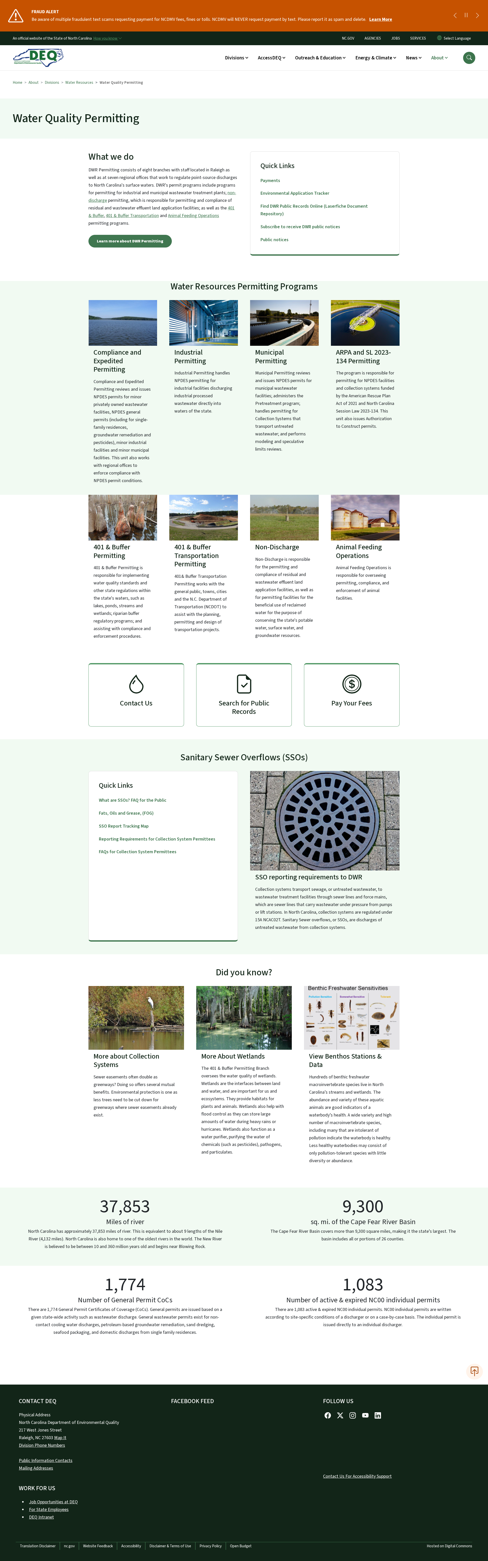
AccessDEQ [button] (269, 57)
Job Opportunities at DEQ (53, 1502)
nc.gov (69, 1546)
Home (17, 82)
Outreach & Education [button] (318, 57)
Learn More (380, 19)
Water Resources (79, 82)
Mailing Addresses (36, 1468)
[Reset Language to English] (439, 38)
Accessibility (131, 1546)
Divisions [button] (234, 57)
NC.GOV (348, 38)
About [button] (437, 57)
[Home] (38, 52)
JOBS (395, 38)
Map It (60, 1438)
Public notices (274, 240)
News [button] (412, 57)
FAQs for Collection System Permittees (137, 852)
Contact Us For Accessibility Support (357, 1476)
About (33, 82)
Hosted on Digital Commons (449, 1546)
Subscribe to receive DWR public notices (300, 227)
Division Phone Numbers (42, 1445)
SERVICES (418, 38)
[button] (469, 58)
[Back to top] (474, 1371)
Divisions (52, 82)
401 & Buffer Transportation (132, 215)
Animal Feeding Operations (193, 215)
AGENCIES (372, 38)
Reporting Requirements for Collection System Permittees (157, 839)
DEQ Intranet (41, 1517)
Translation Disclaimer (38, 1546)
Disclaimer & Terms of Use (170, 1546)
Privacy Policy (211, 1546)
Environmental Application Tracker (295, 193)
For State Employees (49, 1509)
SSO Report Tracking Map (124, 826)
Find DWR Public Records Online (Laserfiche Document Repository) (314, 210)
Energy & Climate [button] (373, 57)
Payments (270, 180)
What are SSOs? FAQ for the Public (132, 800)
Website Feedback (98, 1546)
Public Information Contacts (45, 1460)
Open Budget (241, 1546)
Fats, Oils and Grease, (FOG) (126, 813)
